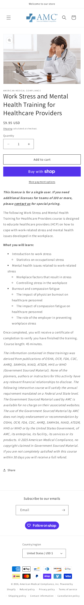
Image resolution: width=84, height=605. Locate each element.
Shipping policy (17, 595)
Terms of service (68, 589)
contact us (22, 204)
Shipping (7, 128)
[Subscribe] (63, 510)
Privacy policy (47, 589)
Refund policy (27, 589)
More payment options (42, 181)
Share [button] (12, 470)
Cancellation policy (68, 595)
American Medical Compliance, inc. (39, 583)
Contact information (41, 595)
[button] (8, 17)
